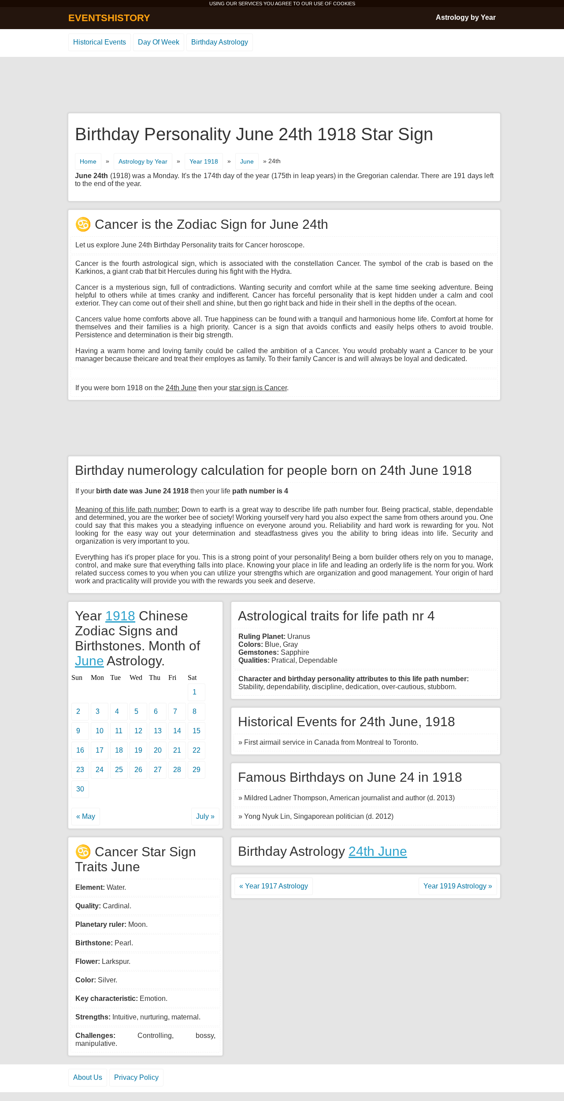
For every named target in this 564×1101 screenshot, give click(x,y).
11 (118, 731)
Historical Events (99, 42)
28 (177, 769)
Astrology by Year (466, 17)
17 (100, 750)
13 (158, 731)
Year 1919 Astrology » (457, 886)
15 (196, 731)
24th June (378, 851)
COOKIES (344, 3)
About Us (87, 1077)
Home (88, 161)
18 (119, 750)
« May (85, 816)
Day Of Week (158, 42)
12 (138, 731)
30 (80, 789)
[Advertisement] (282, 85)
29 (196, 769)
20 (158, 750)
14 (177, 731)
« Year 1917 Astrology (273, 886)
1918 (120, 615)
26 (138, 769)
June (247, 161)
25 (119, 769)
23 (80, 769)
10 (100, 731)
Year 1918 (203, 161)
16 (80, 750)
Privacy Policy (136, 1077)
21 (177, 750)
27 (158, 769)
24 (100, 769)
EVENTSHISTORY (109, 17)
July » (205, 816)
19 (138, 750)
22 (196, 750)
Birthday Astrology (219, 42)
